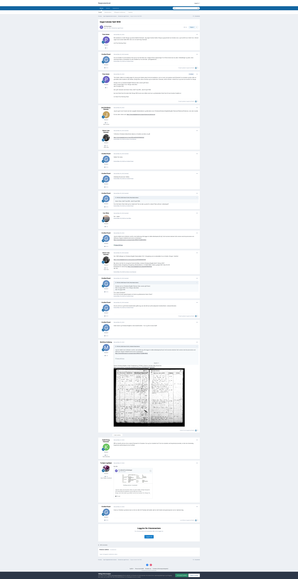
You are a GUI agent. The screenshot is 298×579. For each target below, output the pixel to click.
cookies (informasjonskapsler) (114, 575)
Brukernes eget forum (117, 28)
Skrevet (119, 34)
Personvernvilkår (139, 568)
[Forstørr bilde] (149, 397)
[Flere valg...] (197, 34)
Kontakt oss (148, 568)
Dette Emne (191, 8)
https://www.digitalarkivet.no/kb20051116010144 (140, 266)
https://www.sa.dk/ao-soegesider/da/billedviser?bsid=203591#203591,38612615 (134, 367)
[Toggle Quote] (116, 197)
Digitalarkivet (116, 8)
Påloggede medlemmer (119, 12)
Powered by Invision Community (149, 570)
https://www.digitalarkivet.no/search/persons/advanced (141, 114)
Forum (100, 12)
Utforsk (101, 8)
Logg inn (196, 3)
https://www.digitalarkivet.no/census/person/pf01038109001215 (130, 259)
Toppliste (130, 12)
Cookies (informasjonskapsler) (160, 568)
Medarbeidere (108, 12)
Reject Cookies (194, 575)
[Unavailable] (119, 358)
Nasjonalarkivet (104, 3)
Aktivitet (108, 8)
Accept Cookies (182, 575)
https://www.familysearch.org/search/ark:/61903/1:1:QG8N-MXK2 (130, 240)
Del (186, 27)
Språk (131, 568)
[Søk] (198, 8)
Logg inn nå (149, 536)
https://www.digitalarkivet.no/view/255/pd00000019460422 (129, 137)
